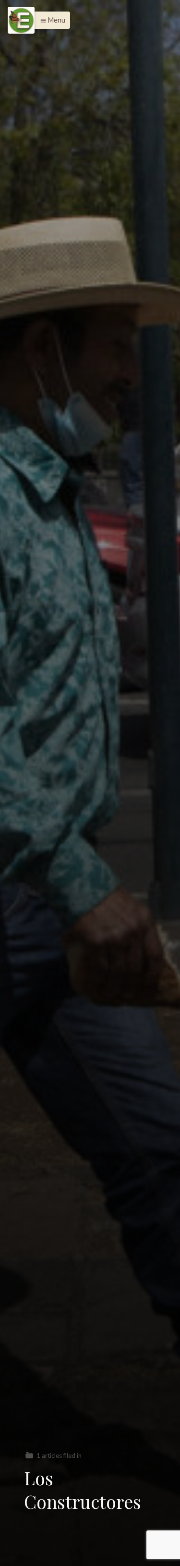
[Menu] (21, 20)
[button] (50, 20)
